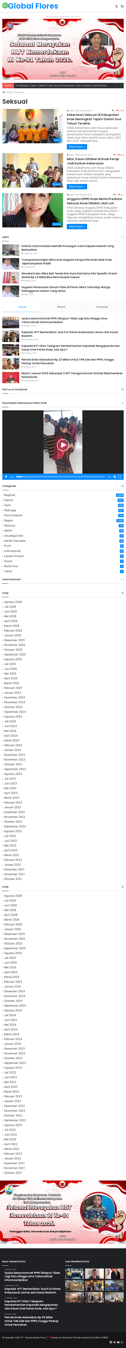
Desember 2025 (14, 640)
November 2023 (14, 759)
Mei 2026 (10, 616)
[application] (63, 445)
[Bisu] (114, 476)
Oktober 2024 (13, 707)
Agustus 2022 (13, 831)
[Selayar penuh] (119, 476)
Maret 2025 (11, 683)
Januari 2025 (12, 692)
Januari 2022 (12, 864)
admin (71, 110)
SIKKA (8, 530)
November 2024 (14, 702)
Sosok (8, 561)
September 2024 (15, 711)
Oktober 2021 (13, 879)
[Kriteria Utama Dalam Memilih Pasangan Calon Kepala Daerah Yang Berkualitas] (10, 250)
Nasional (9, 525)
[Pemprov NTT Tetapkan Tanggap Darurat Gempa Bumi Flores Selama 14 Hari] (114, 1297)
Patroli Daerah (13, 515)
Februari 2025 (13, 687)
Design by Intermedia (61, 1337)
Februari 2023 (13, 802)
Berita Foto (11, 566)
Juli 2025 (10, 664)
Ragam (8, 520)
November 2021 (14, 874)
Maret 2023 (11, 797)
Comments (102, 306)
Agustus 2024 (13, 716)
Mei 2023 (10, 788)
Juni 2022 (10, 840)
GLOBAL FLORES (100, 1337)
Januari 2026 (12, 635)
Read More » (77, 146)
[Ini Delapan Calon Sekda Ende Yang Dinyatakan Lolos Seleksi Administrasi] (94, 1273)
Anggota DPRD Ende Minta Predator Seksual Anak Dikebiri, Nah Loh (94, 201)
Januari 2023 (12, 807)
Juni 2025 (10, 668)
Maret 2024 (11, 740)
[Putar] (6, 476)
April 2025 (11, 678)
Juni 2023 (10, 783)
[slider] (60, 476)
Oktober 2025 (13, 649)
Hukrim (8, 500)
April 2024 (11, 735)
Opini (7, 505)
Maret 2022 (11, 855)
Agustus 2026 (13, 602)
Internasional (12, 551)
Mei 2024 (10, 730)
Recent (61, 306)
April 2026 (11, 621)
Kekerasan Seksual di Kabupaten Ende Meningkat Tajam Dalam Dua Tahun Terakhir (94, 119)
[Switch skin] (116, 7)
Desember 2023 (14, 754)
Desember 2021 (14, 869)
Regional (9, 495)
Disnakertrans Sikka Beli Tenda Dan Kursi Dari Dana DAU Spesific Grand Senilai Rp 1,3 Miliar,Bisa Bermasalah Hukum (69, 275)
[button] (63, 445)
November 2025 (14, 644)
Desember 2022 (14, 812)
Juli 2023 (10, 778)
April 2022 (11, 850)
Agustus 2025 (13, 659)
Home (9, 92)
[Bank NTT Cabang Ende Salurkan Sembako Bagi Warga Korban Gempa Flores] (94, 1285)
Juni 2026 (10, 611)
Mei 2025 (10, 673)
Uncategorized (13, 535)
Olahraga (10, 510)
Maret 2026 (11, 625)
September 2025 (15, 654)
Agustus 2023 (13, 773)
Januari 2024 (12, 750)
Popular (22, 306)
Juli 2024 (10, 721)
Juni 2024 (10, 726)
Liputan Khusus (14, 556)
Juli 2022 (10, 836)
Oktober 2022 (13, 821)
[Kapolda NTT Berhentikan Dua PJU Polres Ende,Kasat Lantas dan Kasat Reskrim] (10, 336)
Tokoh (8, 571)
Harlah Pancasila (14, 540)
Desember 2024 (14, 697)
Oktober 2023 (13, 764)
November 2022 (14, 816)
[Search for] (122, 7)
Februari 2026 (13, 630)
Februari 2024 (13, 745)
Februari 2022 (13, 859)
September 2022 (15, 826)
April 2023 (11, 793)
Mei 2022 (10, 845)
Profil (7, 545)
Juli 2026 (10, 606)
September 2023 (15, 769)
